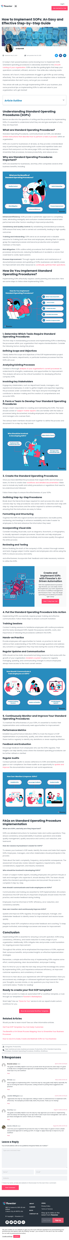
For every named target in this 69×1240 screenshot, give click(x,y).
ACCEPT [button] (16, 1236)
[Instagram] (23, 1222)
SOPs (45, 1049)
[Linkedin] (7, 1222)
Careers (32, 1207)
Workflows (44, 1051)
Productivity (17, 1047)
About (31, 1203)
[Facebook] (19, 1222)
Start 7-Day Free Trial (50, 601)
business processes (27, 1049)
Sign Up (58, 1220)
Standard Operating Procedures (22, 1051)
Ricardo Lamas (12, 1064)
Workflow (37, 1051)
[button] (15, 6)
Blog (31, 1210)
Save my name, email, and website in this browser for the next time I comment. (29, 1183)
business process (14, 1049)
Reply (8, 1073)
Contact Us (33, 1214)
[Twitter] (11, 1222)
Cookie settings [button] (7, 1236)
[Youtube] (15, 1222)
